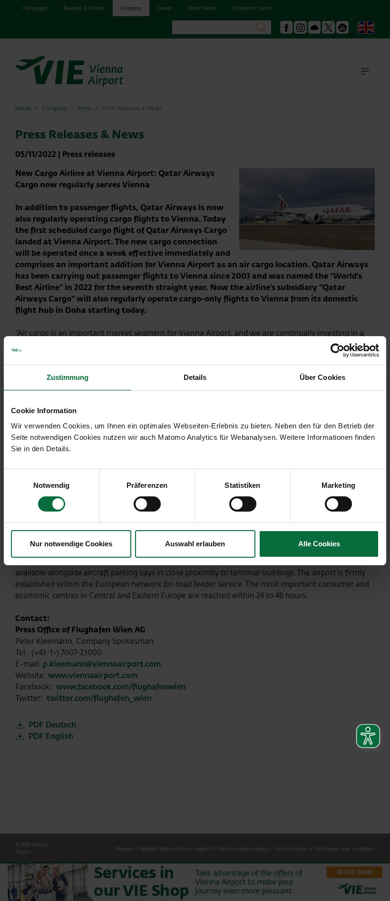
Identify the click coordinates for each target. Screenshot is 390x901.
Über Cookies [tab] (322, 377)
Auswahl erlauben (195, 544)
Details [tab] (195, 377)
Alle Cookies (319, 544)
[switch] (147, 504)
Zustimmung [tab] (68, 377)
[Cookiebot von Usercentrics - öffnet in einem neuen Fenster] (337, 350)
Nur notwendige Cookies (71, 544)
